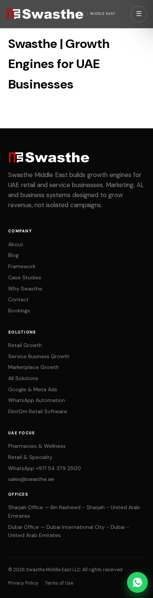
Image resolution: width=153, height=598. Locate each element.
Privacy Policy (23, 583)
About (15, 244)
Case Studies (24, 277)
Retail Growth (25, 345)
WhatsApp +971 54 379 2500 (44, 468)
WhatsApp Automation (36, 400)
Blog (13, 255)
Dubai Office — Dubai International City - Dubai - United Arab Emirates (68, 531)
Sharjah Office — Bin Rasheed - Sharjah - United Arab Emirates (74, 511)
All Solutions (23, 378)
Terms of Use (59, 583)
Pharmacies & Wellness (37, 446)
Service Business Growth (38, 356)
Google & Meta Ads (32, 389)
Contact (18, 299)
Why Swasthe (25, 288)
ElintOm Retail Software (37, 411)
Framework (22, 266)
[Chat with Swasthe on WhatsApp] (137, 582)
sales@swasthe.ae (31, 479)
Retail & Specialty (30, 457)
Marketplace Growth (33, 367)
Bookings (19, 310)
